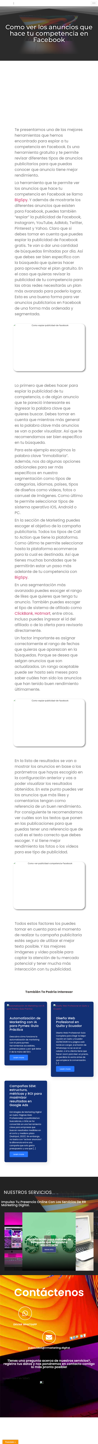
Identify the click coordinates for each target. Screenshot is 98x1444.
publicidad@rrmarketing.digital (49, 1348)
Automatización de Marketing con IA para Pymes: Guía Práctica (25, 1024)
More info (49, 1249)
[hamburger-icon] (94, 3)
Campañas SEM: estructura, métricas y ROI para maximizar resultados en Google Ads (26, 1095)
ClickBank (24, 613)
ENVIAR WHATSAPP (25, 1324)
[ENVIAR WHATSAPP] (25, 1313)
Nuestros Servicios (28, 1192)
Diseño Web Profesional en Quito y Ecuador (69, 1022)
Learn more (18, 1057)
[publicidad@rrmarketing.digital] (49, 1337)
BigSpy (21, 200)
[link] (49, 1233)
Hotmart (42, 613)
